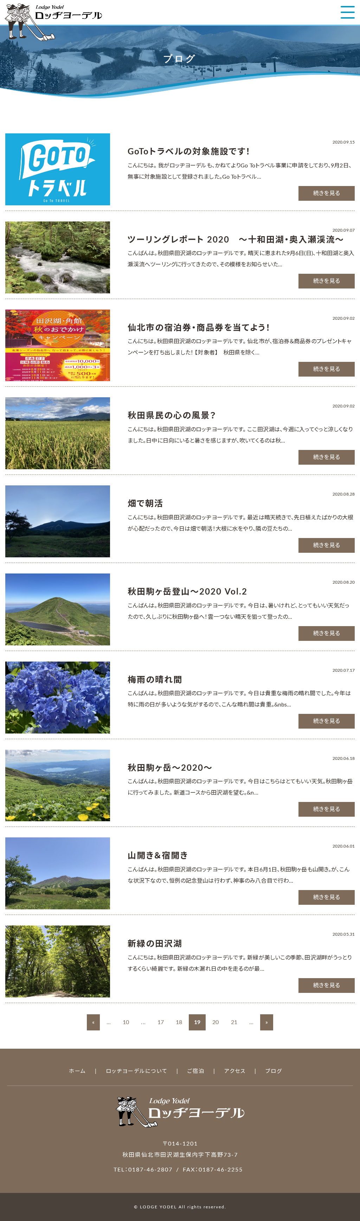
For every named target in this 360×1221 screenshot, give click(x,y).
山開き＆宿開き (158, 856)
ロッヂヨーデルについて (137, 1071)
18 (179, 1022)
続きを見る (326, 193)
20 (215, 1022)
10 (126, 1022)
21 (234, 1022)
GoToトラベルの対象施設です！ (189, 152)
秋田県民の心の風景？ (172, 416)
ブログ (273, 1071)
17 (161, 1022)
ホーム (77, 1071)
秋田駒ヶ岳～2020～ (170, 768)
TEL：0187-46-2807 (143, 1170)
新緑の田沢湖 (155, 944)
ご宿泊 (196, 1071)
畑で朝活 (145, 504)
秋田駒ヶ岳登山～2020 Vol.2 (188, 592)
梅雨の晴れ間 (155, 680)
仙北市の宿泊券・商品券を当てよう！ (199, 328)
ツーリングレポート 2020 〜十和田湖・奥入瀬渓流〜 (236, 240)
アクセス (235, 1071)
